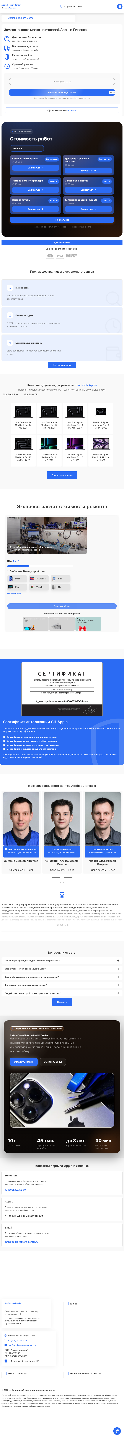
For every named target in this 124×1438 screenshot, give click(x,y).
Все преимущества (62, 365)
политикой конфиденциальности (76, 98)
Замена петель (21, 199)
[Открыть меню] (119, 6)
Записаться (34, 167)
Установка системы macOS (81, 199)
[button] (56, 880)
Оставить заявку (23, 1061)
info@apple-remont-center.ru (21, 1242)
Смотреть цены (53, 1061)
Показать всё (62, 219)
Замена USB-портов (76, 180)
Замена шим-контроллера (27, 180)
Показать (62, 1002)
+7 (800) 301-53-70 (73, 6)
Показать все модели (62, 475)
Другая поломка (62, 242)
